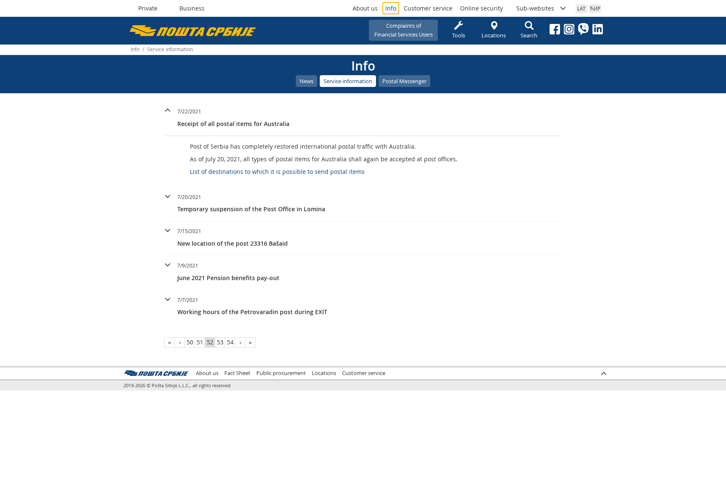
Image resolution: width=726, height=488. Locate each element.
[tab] (363, 119)
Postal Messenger (404, 81)
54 (230, 342)
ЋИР (595, 8)
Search (529, 35)
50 (190, 342)
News (306, 81)
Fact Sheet (237, 373)
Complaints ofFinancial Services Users (403, 30)
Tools (458, 35)
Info (390, 8)
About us (365, 8)
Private (148, 8)
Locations (493, 35)
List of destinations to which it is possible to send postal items (277, 172)
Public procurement (281, 373)
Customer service (428, 8)
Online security (481, 8)
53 (220, 342)
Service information (348, 81)
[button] (363, 116)
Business (192, 8)
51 (200, 342)
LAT (581, 8)
